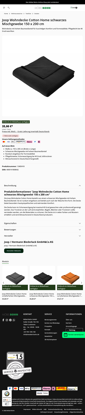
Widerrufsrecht (37, 409)
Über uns (69, 320)
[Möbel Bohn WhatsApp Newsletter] (14, 320)
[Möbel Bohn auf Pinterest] (10, 320)
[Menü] (4, 8)
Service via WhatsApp (52, 323)
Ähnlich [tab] (5, 261)
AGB (45, 409)
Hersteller (8, 236)
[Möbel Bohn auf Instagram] (7, 320)
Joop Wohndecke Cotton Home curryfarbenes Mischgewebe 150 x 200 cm (70, 295)
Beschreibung (10, 185)
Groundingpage (71, 326)
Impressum (27, 409)
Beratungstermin (51, 320)
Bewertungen (10, 229)
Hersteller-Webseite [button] (14, 251)
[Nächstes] (81, 283)
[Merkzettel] (72, 8)
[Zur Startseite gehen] (42, 7)
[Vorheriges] (3, 283)
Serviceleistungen (51, 333)
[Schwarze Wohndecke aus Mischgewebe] (42, 76)
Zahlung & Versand (46, 412)
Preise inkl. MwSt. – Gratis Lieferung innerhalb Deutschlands (25, 131)
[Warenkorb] (81, 8)
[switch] (7, 404)
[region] (42, 76)
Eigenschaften (10, 223)
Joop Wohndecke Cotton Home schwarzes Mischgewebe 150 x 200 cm (42, 295)
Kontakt (47, 330)
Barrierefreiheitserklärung (72, 409)
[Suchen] (9, 8)
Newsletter (48, 336)
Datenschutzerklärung (55, 409)
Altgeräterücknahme (76, 412)
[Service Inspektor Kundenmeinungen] (17, 365)
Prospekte (48, 326)
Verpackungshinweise (61, 412)
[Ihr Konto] (76, 8)
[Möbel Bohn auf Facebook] (3, 320)
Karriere (69, 323)
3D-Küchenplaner (51, 340)
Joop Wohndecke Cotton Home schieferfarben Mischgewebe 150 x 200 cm (14, 295)
